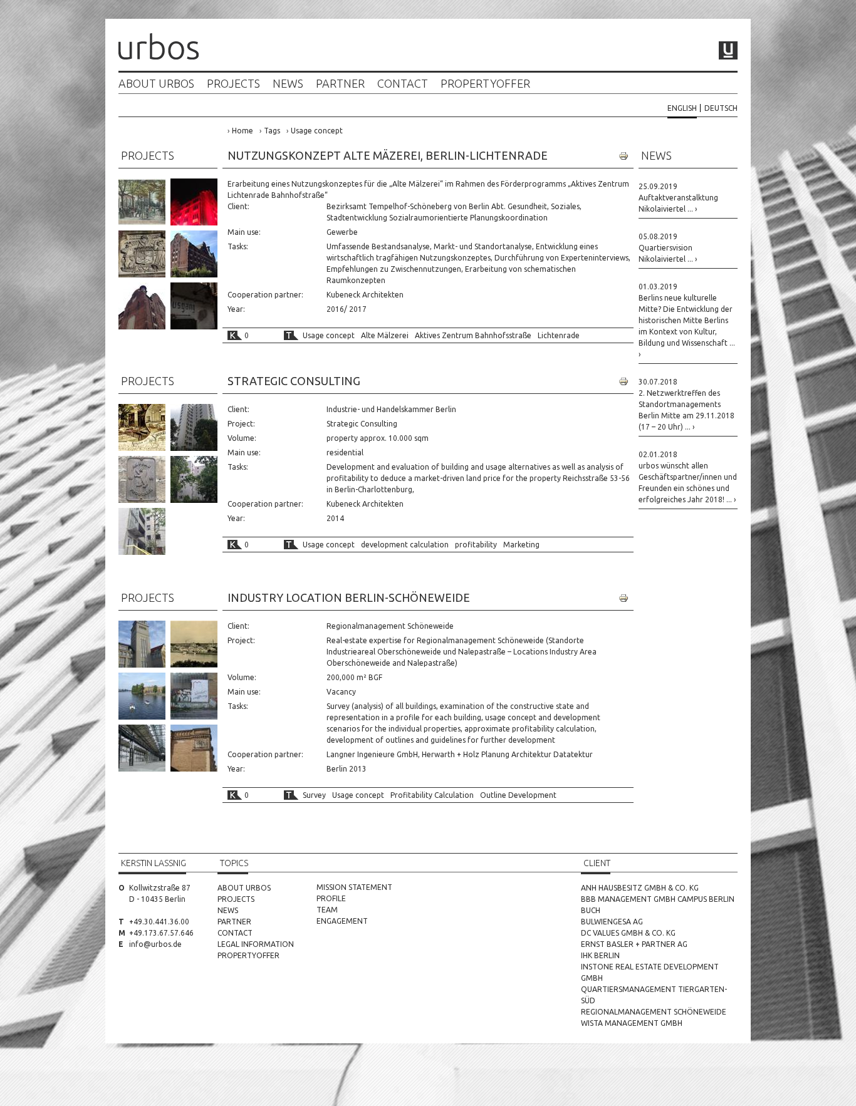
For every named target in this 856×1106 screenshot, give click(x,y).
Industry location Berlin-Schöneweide (348, 597)
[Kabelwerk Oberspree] (193, 644)
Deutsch (721, 108)
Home (242, 131)
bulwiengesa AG (612, 921)
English (682, 108)
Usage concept (317, 131)
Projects (233, 84)
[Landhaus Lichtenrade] (141, 201)
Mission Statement (354, 887)
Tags (272, 131)
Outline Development (518, 795)
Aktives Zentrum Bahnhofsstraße (473, 335)
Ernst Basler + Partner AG (634, 944)
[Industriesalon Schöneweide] (193, 696)
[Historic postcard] (141, 427)
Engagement (342, 921)
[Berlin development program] (141, 479)
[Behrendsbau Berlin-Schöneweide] (141, 644)
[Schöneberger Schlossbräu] (141, 253)
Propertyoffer (485, 84)
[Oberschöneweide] (141, 696)
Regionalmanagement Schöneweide (653, 1012)
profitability (476, 544)
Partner (340, 84)
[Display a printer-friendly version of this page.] (624, 156)
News (288, 84)
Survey (314, 795)
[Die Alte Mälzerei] (193, 201)
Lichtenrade (559, 335)
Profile (331, 898)
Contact (402, 84)
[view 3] (141, 531)
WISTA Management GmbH (631, 1023)
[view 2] (193, 479)
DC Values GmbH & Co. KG (628, 933)
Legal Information (255, 944)
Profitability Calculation (432, 795)
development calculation (405, 544)
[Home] (158, 48)
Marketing (521, 544)
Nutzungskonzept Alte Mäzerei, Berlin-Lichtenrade (387, 155)
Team (327, 910)
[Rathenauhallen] (141, 748)
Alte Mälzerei (385, 335)
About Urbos (156, 84)
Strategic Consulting (293, 381)
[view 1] (193, 427)
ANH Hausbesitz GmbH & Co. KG (640, 888)
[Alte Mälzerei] (193, 253)
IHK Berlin (600, 955)
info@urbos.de (155, 944)
